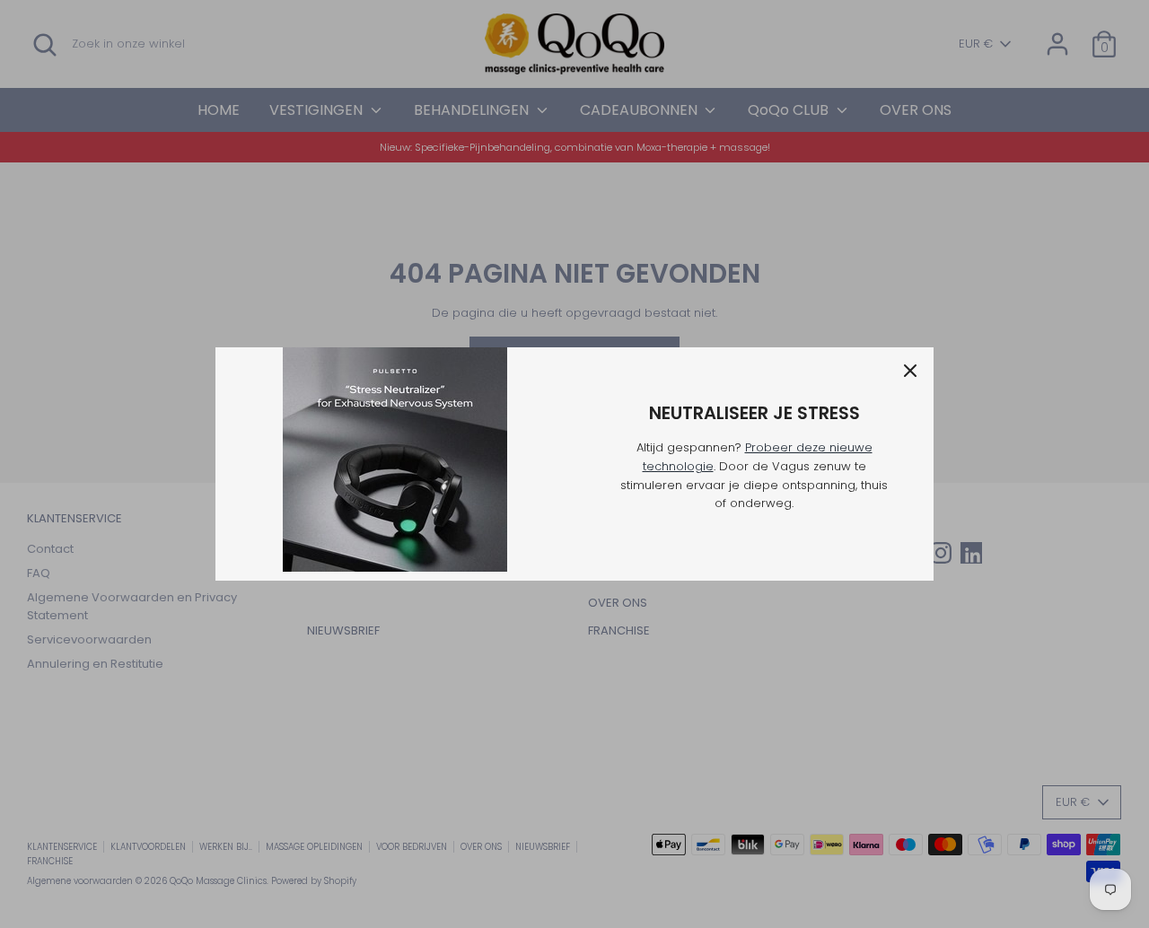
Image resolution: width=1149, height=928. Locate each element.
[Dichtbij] (910, 370)
